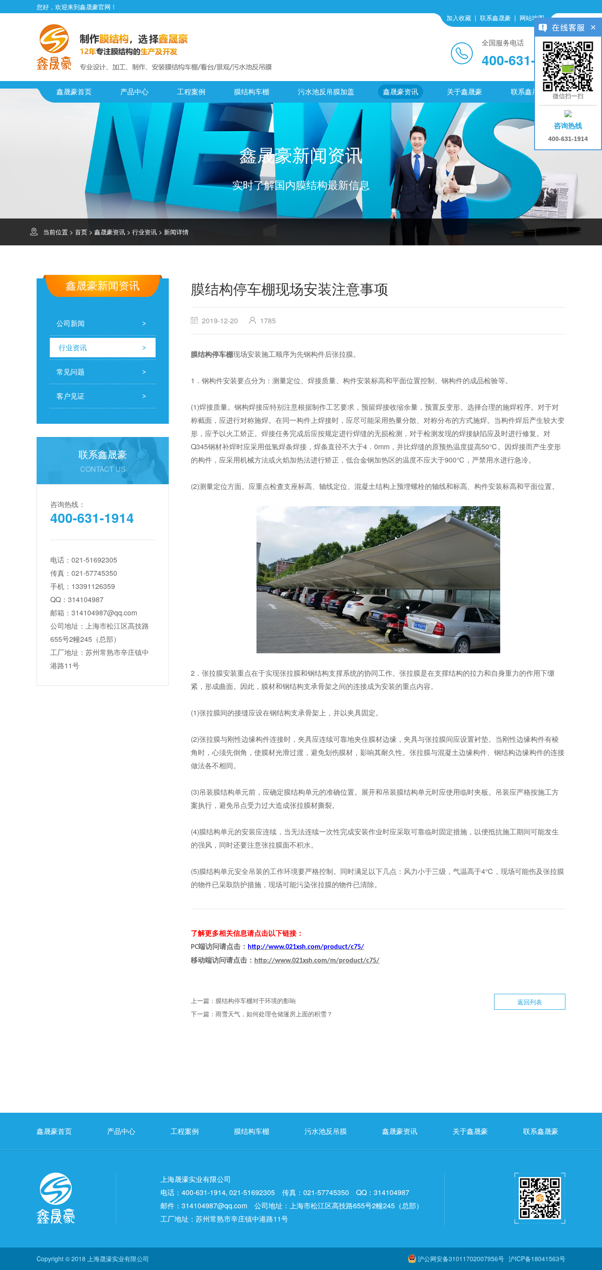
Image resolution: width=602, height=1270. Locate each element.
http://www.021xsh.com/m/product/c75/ (316, 960)
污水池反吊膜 (326, 1131)
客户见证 (70, 396)
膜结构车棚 (251, 91)
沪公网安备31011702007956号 (461, 1258)
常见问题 (70, 372)
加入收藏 (458, 17)
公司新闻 (70, 323)
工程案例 (191, 91)
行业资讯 (144, 231)
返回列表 (529, 1001)
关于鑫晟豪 (464, 91)
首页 (81, 231)
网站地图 (532, 17)
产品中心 (134, 91)
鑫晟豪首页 (74, 91)
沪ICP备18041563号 (537, 1258)
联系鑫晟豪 (495, 17)
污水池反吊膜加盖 (326, 91)
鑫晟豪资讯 (400, 91)
